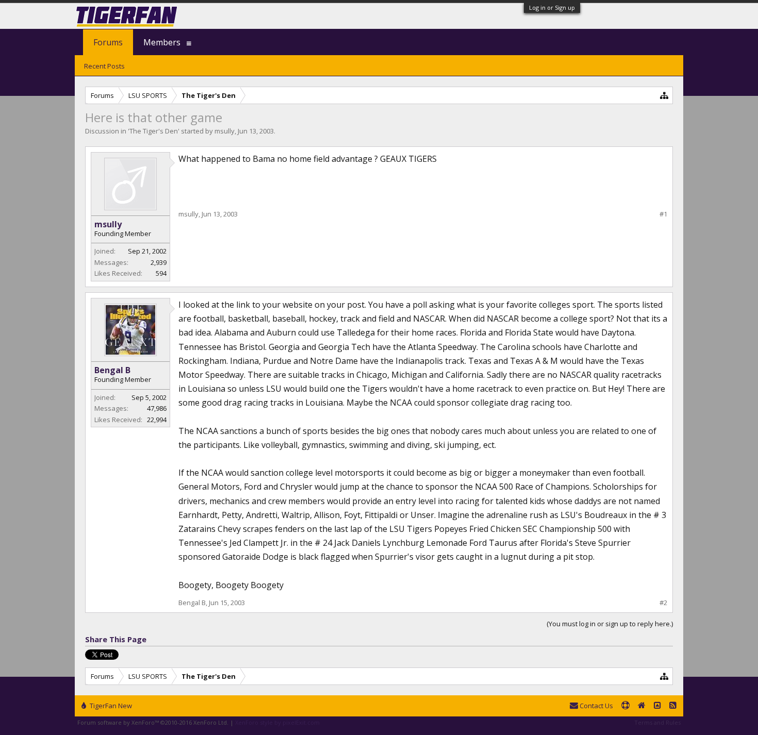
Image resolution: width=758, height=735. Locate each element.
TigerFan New (110, 705)
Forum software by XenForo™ (152, 722)
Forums (108, 42)
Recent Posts (104, 66)
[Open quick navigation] (664, 95)
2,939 (159, 262)
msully (225, 131)
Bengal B (112, 370)
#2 (663, 602)
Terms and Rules (657, 722)
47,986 (157, 408)
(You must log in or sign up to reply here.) (610, 623)
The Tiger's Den (153, 131)
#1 (663, 214)
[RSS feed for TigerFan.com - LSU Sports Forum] (673, 706)
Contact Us (595, 705)
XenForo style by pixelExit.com (277, 722)
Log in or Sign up (552, 7)
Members (161, 42)
